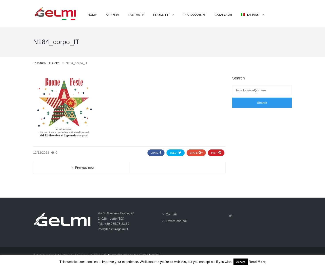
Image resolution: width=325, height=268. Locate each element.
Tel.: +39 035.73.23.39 (113, 223)
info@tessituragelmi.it (113, 229)
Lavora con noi (176, 221)
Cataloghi (223, 15)
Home (92, 15)
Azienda (112, 15)
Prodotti (161, 15)
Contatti (171, 214)
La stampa (136, 15)
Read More (257, 262)
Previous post (84, 167)
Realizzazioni (194, 15)
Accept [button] (240, 262)
